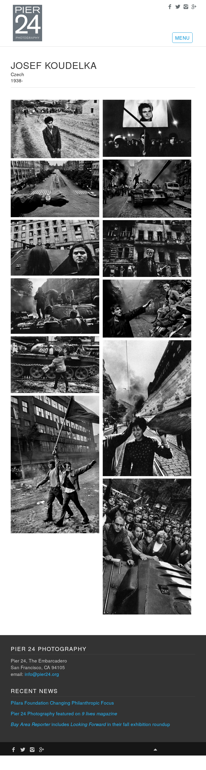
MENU (182, 37)
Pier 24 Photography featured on (64, 713)
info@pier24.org (42, 674)
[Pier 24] (27, 39)
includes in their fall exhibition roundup (90, 724)
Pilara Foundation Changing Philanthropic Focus (62, 702)
